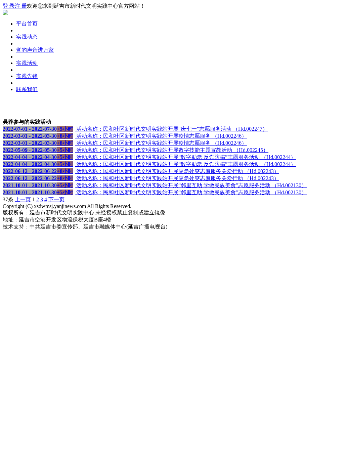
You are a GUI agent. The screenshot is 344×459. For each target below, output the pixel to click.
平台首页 (27, 24)
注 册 (21, 6)
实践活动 (27, 63)
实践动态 (27, 37)
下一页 (56, 199)
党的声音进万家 (35, 50)
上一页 (23, 199)
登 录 (9, 6)
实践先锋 (27, 76)
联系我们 (27, 89)
